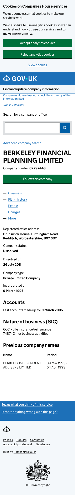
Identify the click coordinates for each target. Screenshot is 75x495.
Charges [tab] (14, 212)
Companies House (25, 452)
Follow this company (37, 179)
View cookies (37, 65)
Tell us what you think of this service (27, 404)
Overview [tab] (15, 193)
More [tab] (12, 218)
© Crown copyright (37, 485)
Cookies (21, 440)
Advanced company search (22, 143)
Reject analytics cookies (37, 54)
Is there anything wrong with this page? (30, 412)
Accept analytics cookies (37, 43)
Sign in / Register (13, 105)
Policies (8, 440)
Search (65, 128)
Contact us (37, 440)
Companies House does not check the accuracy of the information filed (36, 97)
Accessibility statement (17, 444)
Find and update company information (31, 89)
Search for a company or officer (25, 114)
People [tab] (13, 206)
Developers (43, 444)
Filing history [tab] (17, 199)
